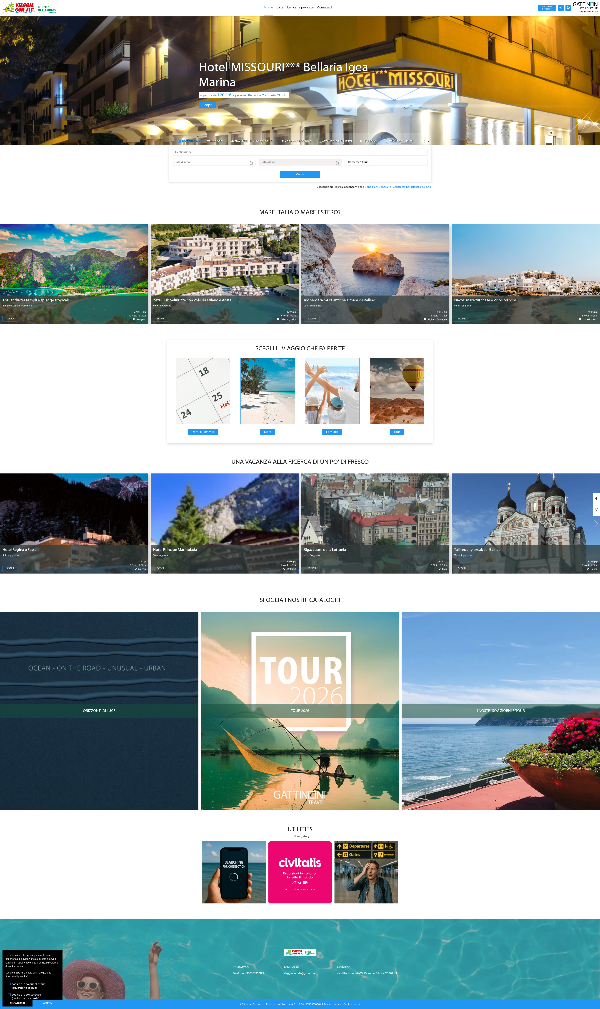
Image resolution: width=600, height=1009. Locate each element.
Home (268, 7)
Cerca (300, 174)
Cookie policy (351, 1004)
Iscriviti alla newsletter (547, 7)
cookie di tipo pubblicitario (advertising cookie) (28, 986)
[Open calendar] (251, 163)
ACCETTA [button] (47, 1003)
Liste (280, 7)
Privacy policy (332, 1004)
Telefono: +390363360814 (248, 973)
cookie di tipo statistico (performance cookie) (26, 996)
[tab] (189, 141)
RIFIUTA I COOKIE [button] (17, 1003)
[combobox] (300, 152)
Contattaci (324, 7)
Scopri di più (99, 614)
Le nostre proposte (300, 7)
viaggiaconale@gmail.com (300, 973)
